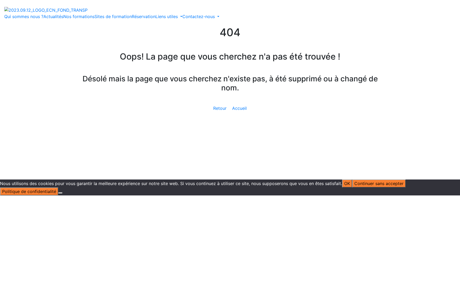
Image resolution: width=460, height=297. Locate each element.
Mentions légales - (203, 132)
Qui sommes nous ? (23, 16)
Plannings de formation (242, 100)
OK (347, 183)
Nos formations (79, 16)
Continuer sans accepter (379, 183)
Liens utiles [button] (167, 16)
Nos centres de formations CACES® (184, 107)
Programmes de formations (246, 94)
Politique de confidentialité (249, 132)
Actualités (53, 16)
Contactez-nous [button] (199, 16)
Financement (181, 120)
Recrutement (232, 120)
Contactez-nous (326, 88)
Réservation (143, 16)
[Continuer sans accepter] (60, 193)
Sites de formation (113, 16)
